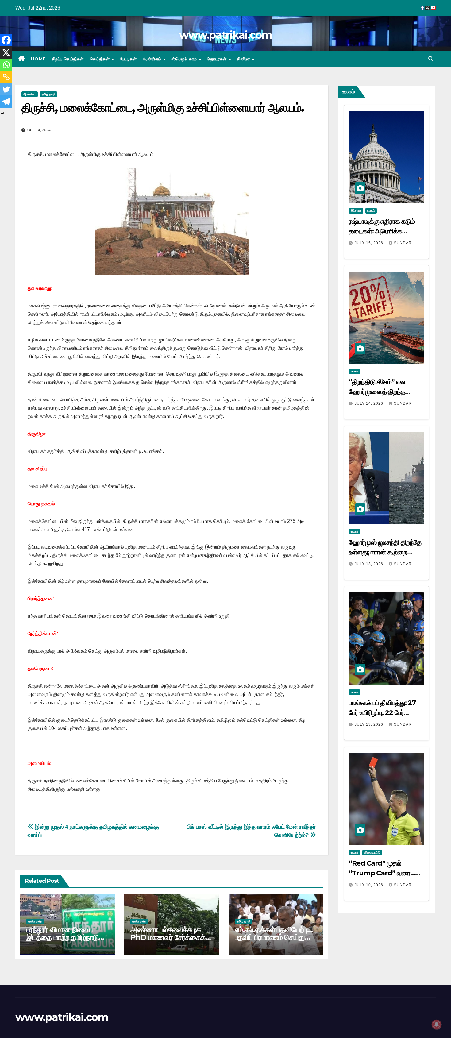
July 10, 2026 (369, 885)
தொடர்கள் (217, 59)
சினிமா (244, 59)
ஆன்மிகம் (153, 59)
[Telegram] (6, 101)
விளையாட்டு (372, 852)
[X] (6, 52)
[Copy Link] (6, 77)
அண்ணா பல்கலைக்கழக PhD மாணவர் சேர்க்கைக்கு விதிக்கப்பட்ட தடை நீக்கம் (170, 937)
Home (38, 59)
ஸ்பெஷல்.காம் (185, 59)
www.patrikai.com (225, 35)
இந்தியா (356, 210)
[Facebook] (6, 40)
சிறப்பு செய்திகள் (68, 59)
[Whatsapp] (6, 65)
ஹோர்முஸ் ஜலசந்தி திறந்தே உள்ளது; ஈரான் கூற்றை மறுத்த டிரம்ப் (385, 552)
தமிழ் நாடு (48, 94)
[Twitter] (6, 89)
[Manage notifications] (436, 1024)
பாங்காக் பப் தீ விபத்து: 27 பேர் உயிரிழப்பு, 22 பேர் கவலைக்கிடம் (382, 713)
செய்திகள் (100, 59)
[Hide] (2, 113)
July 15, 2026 (369, 243)
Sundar (403, 243)
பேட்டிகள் (128, 59)
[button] (430, 58)
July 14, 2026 (369, 403)
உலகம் (371, 210)
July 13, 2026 (369, 564)
